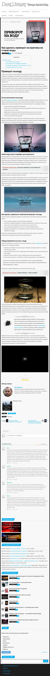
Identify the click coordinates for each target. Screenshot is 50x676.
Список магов (19, 15)
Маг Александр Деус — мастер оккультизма (20, 565)
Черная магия (26, 11)
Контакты (5, 668)
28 (17, 578)
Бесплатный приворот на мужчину (18, 548)
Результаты (45, 652)
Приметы (5, 649)
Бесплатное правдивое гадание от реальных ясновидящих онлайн (26, 576)
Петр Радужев (18, 53)
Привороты (6, 636)
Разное (11, 15)
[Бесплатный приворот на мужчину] (5, 590)
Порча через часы (14, 558)
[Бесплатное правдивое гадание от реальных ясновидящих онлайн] (5, 578)
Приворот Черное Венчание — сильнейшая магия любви (23, 607)
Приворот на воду (6, 60)
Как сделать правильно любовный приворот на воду (17, 65)
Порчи (4, 641)
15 (17, 584)
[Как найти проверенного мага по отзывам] (5, 596)
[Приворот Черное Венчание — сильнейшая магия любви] (5, 609)
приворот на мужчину (12, 100)
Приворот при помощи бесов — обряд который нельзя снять (23, 561)
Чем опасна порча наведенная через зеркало (15, 421)
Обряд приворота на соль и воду (13, 67)
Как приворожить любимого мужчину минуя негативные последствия (34, 422)
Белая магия (36, 11)
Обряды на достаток (8, 647)
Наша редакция (7, 670)
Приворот (9, 416)
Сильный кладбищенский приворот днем (19, 553)
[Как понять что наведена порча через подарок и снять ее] (5, 621)
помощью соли (39, 243)
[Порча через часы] (5, 603)
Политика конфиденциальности (10, 665)
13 (17, 597)
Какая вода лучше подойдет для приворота (15, 63)
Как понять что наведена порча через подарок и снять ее (23, 620)
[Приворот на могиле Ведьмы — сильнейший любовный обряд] (5, 615)
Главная (4, 11)
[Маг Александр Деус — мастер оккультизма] (5, 584)
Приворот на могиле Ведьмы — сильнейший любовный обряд (25, 613)
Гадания (4, 15)
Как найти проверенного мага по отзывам (19, 595)
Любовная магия (13, 11)
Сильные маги (6, 673)
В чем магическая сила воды (12, 61)
